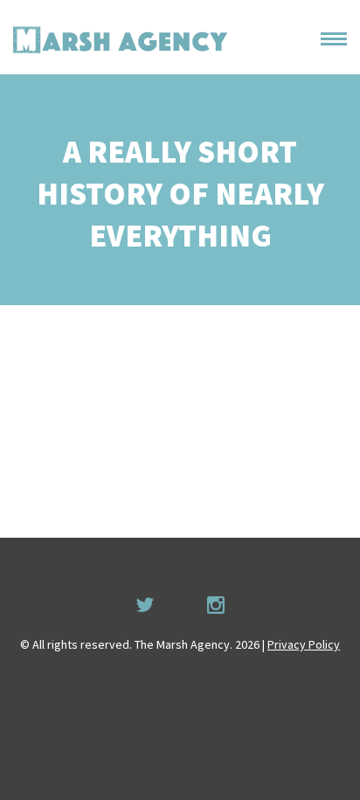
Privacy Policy (303, 644)
